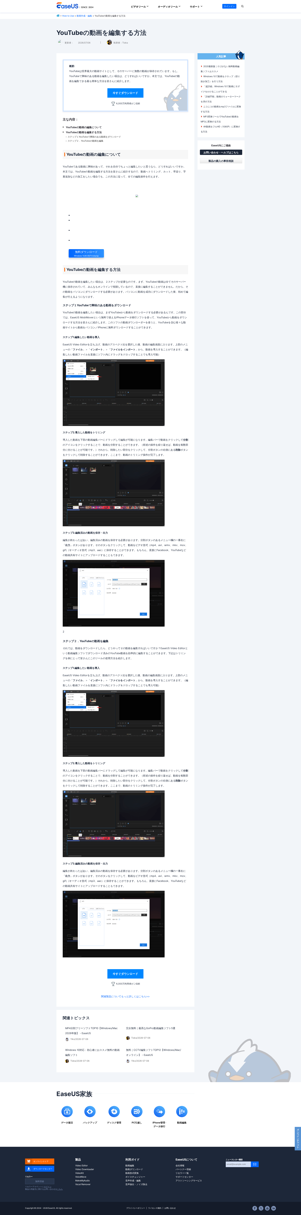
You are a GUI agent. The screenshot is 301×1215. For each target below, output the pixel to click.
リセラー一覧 (182, 1173)
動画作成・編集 (84, 15)
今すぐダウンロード (125, 93)
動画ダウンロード (134, 1169)
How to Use (68, 15)
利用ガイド (132, 1159)
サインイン (229, 6)
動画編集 (129, 1165)
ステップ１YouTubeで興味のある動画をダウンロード (94, 136)
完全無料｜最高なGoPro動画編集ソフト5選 (150, 1028)
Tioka (125, 42)
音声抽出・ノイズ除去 (136, 1184)
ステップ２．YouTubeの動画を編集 (85, 140)
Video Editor (81, 1165)
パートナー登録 (183, 1169)
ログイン (47, 1186)
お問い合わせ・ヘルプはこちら (221, 152)
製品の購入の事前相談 (221, 160)
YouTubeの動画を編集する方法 (84, 132)
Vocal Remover (82, 1184)
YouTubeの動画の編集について (84, 127)
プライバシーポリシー (135, 1208)
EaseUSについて (186, 1159)
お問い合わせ (170, 1208)
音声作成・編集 (133, 1180)
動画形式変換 (132, 1173)
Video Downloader (84, 1169)
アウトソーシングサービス (189, 1180)
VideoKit (79, 1173)
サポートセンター (184, 1176)
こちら (60, 1189)
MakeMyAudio (82, 1180)
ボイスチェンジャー (135, 1176)
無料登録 (39, 1181)
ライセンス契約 (154, 1208)
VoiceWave (80, 1176)
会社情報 (180, 1165)
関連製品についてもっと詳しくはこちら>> (125, 996)
